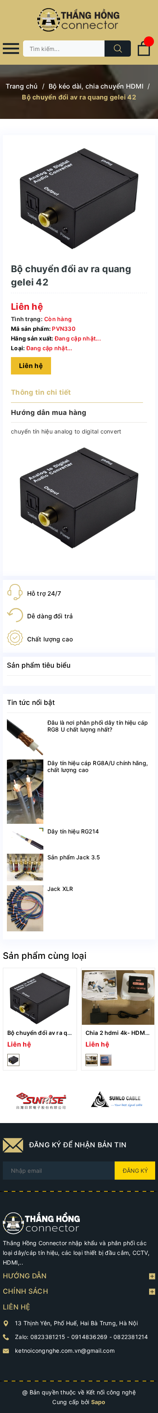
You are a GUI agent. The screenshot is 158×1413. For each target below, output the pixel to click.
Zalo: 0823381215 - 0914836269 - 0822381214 (81, 1336)
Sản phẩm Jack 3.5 (73, 857)
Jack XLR (60, 888)
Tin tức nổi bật (31, 702)
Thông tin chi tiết (41, 392)
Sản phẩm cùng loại (44, 955)
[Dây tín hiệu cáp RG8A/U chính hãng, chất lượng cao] (25, 791)
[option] (40, 1019)
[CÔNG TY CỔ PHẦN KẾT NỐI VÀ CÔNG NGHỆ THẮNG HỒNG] (41, 1222)
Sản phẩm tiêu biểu (38, 665)
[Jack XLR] (25, 908)
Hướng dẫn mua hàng (49, 412)
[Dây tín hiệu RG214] (25, 839)
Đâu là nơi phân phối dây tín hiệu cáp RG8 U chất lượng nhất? (97, 726)
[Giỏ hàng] (144, 54)
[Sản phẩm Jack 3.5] (25, 867)
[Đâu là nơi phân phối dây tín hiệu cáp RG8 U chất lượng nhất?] (25, 737)
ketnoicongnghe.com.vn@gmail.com (65, 1350)
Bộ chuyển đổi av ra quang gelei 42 (56, 1032)
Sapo (98, 1401)
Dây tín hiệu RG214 (73, 831)
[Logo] (79, 20)
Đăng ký (135, 1170)
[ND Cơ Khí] (41, 1101)
